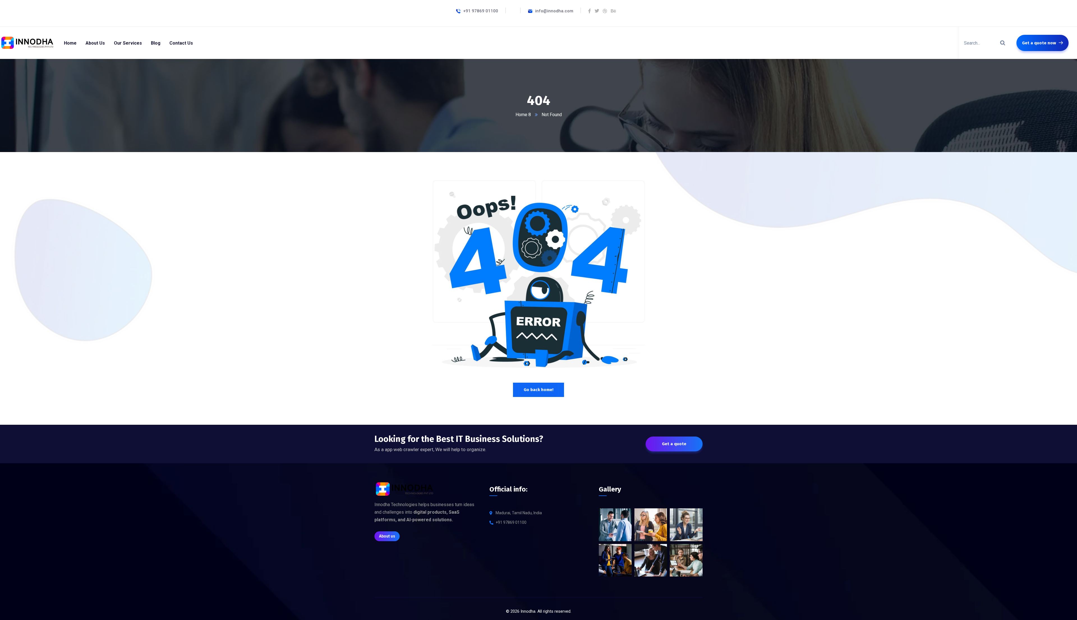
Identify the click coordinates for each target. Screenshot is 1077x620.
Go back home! (538, 389)
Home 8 (523, 114)
